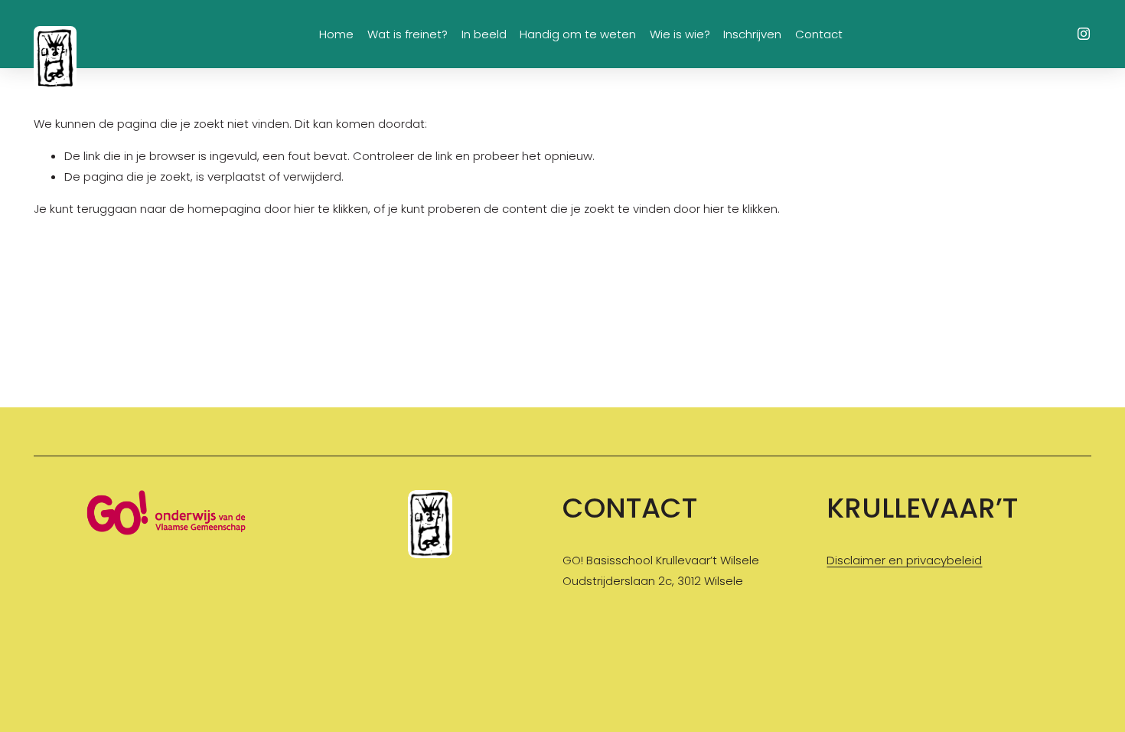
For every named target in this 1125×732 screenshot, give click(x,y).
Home (336, 34)
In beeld (484, 34)
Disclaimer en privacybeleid (904, 560)
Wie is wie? (680, 34)
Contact (819, 34)
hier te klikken (331, 209)
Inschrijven (752, 34)
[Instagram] (1083, 33)
